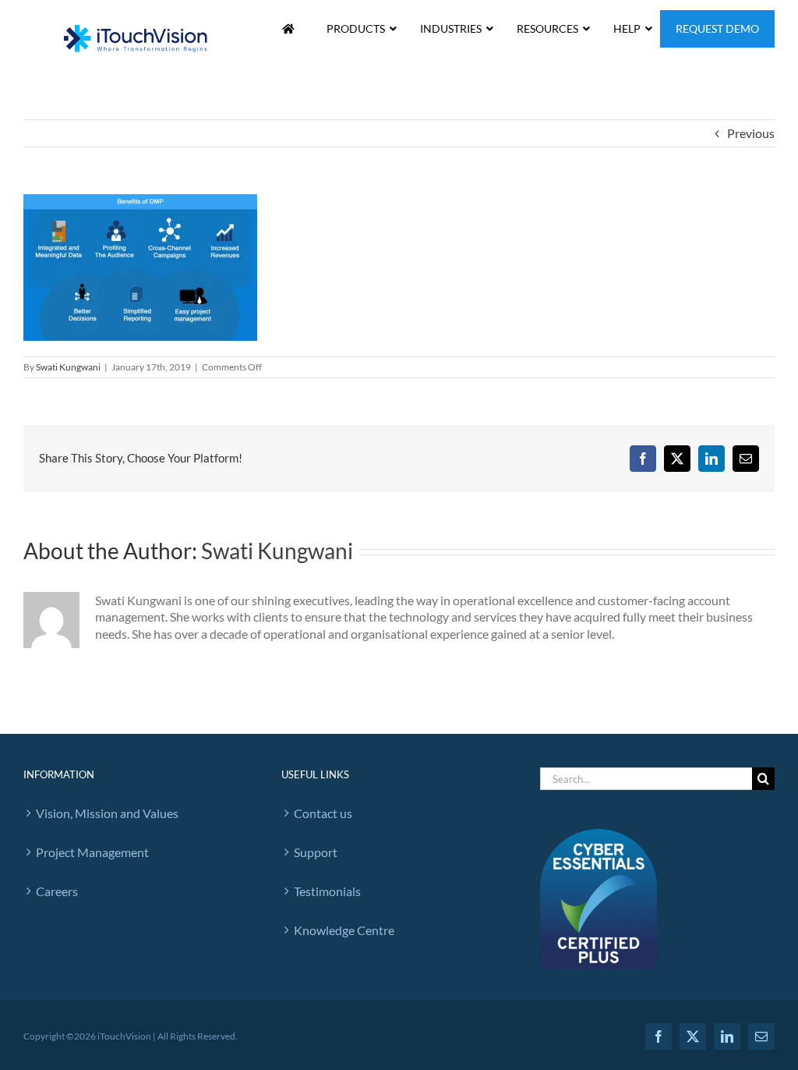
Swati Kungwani (68, 367)
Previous (751, 133)
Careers (57, 891)
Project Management (92, 852)
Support (315, 852)
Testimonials (327, 891)
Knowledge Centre (344, 930)
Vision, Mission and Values (107, 813)
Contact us (323, 813)
